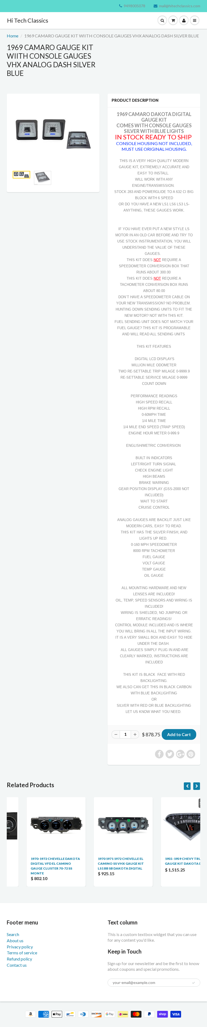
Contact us (17, 965)
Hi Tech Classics (27, 20)
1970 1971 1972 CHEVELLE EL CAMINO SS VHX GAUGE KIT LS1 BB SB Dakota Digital (101, 863)
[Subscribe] (193, 983)
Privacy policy (20, 946)
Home (12, 35)
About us (15, 940)
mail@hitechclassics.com (179, 5)
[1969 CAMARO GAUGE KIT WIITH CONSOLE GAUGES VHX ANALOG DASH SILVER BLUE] (53, 133)
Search (13, 934)
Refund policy (19, 958)
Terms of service (22, 952)
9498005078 (134, 5)
